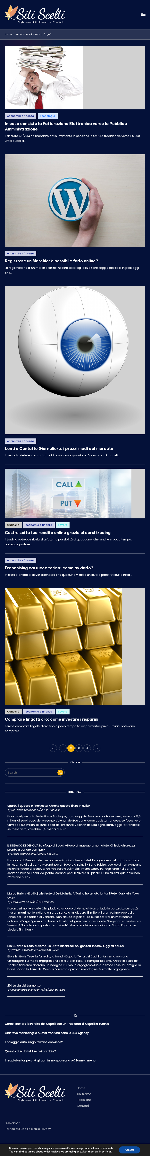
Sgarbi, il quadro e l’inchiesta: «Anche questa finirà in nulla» (48, 806)
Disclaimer (12, 1123)
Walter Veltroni (20, 950)
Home (81, 1088)
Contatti (83, 1106)
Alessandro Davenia (23, 990)
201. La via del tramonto (24, 985)
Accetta (129, 1150)
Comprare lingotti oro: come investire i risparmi (51, 719)
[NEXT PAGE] (96, 748)
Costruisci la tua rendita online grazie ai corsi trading (58, 532)
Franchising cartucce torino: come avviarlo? (49, 567)
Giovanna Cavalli (21, 810)
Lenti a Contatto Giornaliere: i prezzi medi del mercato (59, 448)
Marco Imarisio (20, 854)
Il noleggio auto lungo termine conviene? (34, 1042)
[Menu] (143, 14)
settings (106, 1151)
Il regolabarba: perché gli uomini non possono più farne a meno (50, 1060)
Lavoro (62, 525)
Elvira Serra (18, 902)
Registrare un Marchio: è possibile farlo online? (51, 260)
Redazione (84, 1100)
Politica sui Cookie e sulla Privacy (28, 1129)
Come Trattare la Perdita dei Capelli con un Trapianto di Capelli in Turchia (57, 1024)
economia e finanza (20, 116)
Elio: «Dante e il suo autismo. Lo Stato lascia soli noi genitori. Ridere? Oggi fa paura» (66, 946)
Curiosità (13, 525)
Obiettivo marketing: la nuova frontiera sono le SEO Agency (47, 1033)
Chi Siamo (84, 1094)
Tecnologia (47, 116)
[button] (53, 748)
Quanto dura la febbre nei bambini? (30, 1051)
